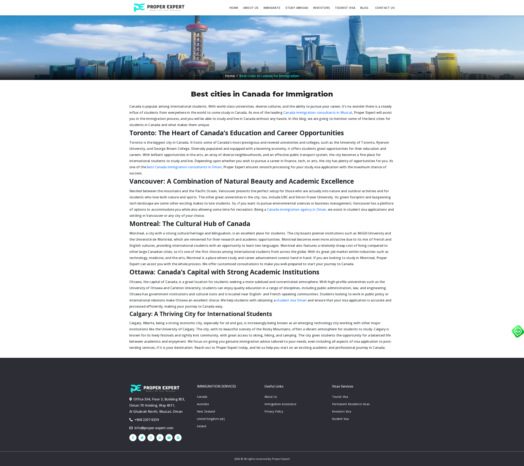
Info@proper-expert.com (153, 428)
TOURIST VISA (345, 8)
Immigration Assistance (280, 404)
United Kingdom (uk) (211, 419)
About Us (270, 397)
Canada (202, 397)
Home (230, 76)
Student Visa (340, 419)
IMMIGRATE (272, 8)
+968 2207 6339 (146, 419)
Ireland (201, 426)
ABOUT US (250, 8)
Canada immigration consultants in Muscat (317, 112)
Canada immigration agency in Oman (296, 209)
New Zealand (206, 411)
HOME (233, 8)
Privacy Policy (273, 411)
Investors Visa (341, 411)
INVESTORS (321, 8)
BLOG (364, 8)
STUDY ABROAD (296, 8)
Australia (203, 404)
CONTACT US (385, 8)
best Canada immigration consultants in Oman (184, 167)
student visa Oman (291, 300)
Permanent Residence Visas (351, 404)
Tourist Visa (340, 397)
